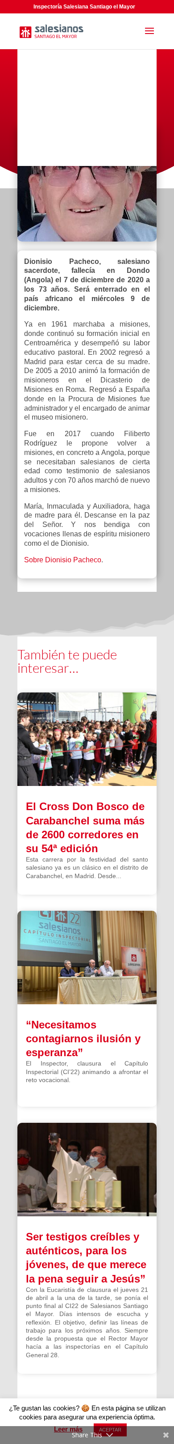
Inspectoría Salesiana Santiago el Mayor (84, 7)
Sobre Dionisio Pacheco (62, 560)
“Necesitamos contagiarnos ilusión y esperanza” (83, 1038)
